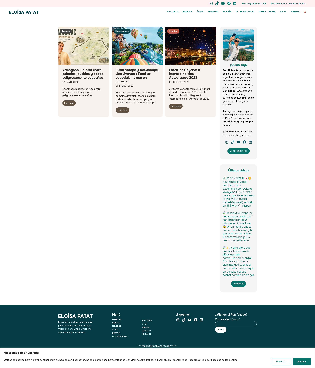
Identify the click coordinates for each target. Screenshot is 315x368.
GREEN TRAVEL (267, 11)
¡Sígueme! (238, 283)
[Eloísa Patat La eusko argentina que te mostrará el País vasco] (24, 12)
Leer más (69, 103)
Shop (144, 324)
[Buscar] (305, 12)
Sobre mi (146, 330)
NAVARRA (213, 11)
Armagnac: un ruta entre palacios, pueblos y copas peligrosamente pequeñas (82, 74)
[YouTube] (223, 3)
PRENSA (295, 11)
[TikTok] (217, 3)
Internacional (120, 336)
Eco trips (147, 320)
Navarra (116, 326)
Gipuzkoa (117, 319)
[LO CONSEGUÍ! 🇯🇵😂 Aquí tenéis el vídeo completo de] (238, 192)
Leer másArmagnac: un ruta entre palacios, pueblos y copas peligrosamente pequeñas (81, 95)
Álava (115, 329)
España (116, 333)
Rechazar (281, 361)
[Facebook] (229, 3)
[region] (157, 358)
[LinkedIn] (235, 3)
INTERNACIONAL (245, 11)
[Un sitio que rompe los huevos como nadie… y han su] (238, 227)
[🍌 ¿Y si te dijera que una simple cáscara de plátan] (238, 261)
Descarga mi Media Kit (254, 3)
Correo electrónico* (227, 319)
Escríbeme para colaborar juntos (288, 3)
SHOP (283, 11)
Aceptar (301, 361)
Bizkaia (116, 323)
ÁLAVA (200, 11)
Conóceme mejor (238, 151)
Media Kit (146, 334)
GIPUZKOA (173, 11)
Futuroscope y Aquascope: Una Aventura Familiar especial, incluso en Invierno (137, 75)
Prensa (145, 327)
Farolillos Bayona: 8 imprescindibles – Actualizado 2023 (184, 74)
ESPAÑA (227, 11)
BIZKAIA (187, 11)
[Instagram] (211, 3)
